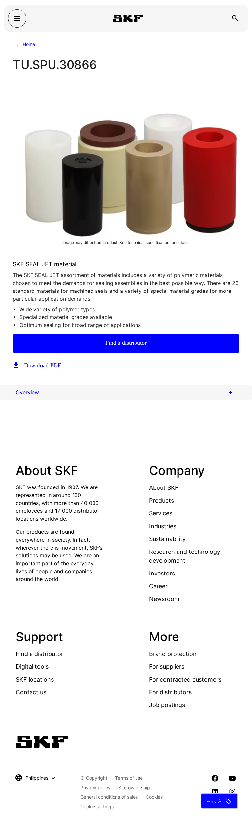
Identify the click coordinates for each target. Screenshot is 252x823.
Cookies (154, 797)
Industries (162, 526)
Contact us (31, 692)
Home (29, 44)
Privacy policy (95, 787)
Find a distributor (126, 342)
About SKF (163, 487)
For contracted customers (185, 679)
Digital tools (32, 666)
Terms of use (129, 778)
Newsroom (164, 599)
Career (158, 586)
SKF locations (35, 679)
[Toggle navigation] (17, 18)
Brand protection (173, 653)
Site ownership (134, 787)
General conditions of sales (109, 797)
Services (160, 513)
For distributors (170, 692)
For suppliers (166, 666)
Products (161, 500)
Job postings (167, 705)
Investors (162, 573)
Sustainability (167, 538)
